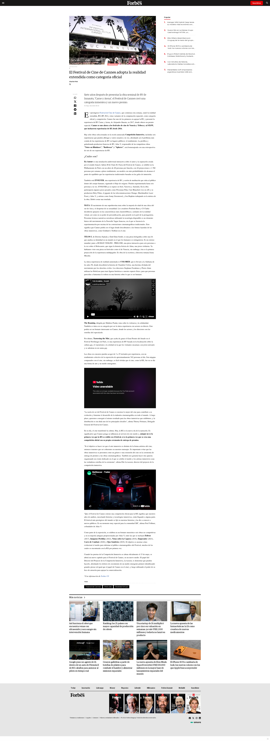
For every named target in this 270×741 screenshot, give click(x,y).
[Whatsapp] (75, 98)
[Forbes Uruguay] (135, 3)
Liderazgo (100, 688)
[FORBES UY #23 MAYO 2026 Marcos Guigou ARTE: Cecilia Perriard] (131, 703)
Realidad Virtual (121, 587)
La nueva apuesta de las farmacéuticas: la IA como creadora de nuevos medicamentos (182, 627)
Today (73, 688)
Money (112, 688)
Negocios (124, 688)
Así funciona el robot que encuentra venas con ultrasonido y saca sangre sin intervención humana (82, 627)
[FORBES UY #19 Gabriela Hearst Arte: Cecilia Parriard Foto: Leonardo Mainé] (193, 703)
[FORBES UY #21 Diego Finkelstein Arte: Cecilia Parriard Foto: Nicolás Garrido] (162, 703)
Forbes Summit (166, 688)
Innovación (86, 688)
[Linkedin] (75, 114)
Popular (167, 17)
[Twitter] (75, 102)
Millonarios (151, 688)
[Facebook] (75, 106)
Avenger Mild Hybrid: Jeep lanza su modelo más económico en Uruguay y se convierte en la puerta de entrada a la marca (180, 23)
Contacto (95, 718)
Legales (88, 718)
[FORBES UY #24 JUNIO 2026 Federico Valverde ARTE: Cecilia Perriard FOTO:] (116, 703)
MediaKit (182, 688)
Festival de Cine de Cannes (110, 112)
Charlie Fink (73, 81)
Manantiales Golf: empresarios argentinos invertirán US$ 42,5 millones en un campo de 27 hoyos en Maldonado (179, 71)
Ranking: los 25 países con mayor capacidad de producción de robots (118, 626)
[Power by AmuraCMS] (195, 722)
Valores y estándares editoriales (109, 718)
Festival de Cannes (93, 587)
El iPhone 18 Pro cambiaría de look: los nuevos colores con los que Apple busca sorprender (181, 47)
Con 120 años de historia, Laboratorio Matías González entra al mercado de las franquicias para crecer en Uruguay (181, 63)
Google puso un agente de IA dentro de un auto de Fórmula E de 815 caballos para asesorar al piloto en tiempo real (84, 666)
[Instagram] (197, 718)
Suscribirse (256, 3)
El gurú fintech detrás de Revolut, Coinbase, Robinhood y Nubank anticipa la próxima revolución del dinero (181, 55)
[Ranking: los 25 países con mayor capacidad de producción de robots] (118, 611)
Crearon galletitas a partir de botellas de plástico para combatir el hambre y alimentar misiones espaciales (117, 666)
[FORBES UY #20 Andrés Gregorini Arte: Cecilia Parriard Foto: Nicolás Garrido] (178, 703)
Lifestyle (137, 688)
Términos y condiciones (77, 718)
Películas (108, 587)
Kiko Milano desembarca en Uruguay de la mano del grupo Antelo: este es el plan (180, 39)
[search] (267, 3)
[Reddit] (75, 110)
